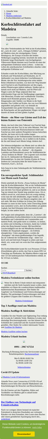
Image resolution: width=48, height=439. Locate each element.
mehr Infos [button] (37, 427)
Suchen (4, 268)
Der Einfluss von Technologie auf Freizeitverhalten (18, 403)
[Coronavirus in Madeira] (15, 377)
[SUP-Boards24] (8, 273)
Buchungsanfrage (32, 354)
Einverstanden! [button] (24, 434)
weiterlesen (5, 419)
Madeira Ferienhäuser (24, 301)
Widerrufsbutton (24, 367)
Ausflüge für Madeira (13, 327)
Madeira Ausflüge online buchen (14, 331)
